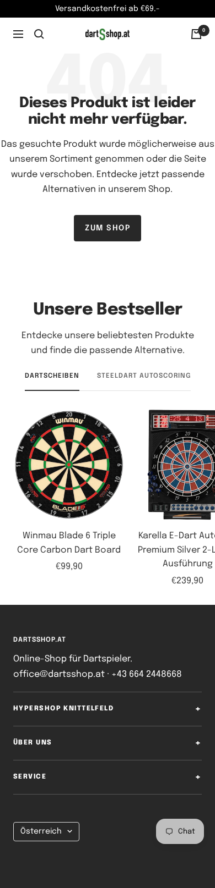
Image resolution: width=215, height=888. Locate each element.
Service (29, 777)
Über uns (32, 743)
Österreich (41, 831)
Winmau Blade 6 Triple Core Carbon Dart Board (69, 543)
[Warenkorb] (196, 34)
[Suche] (39, 34)
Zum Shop (107, 228)
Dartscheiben (52, 376)
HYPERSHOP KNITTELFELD (63, 708)
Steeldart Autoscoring (144, 376)
